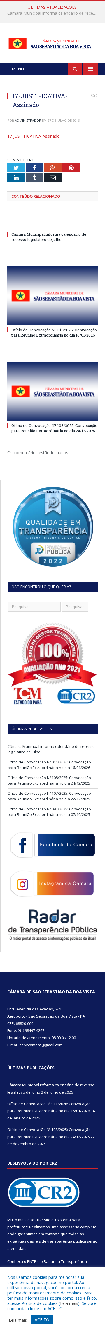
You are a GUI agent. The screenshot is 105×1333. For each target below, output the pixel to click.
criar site (42, 1219)
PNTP (31, 1261)
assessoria (69, 1227)
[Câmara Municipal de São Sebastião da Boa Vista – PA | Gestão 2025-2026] (52, 42)
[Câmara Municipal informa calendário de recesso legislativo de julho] (52, 223)
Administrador (28, 120)
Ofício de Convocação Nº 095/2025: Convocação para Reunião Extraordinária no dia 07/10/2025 (49, 811)
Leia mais (69, 1303)
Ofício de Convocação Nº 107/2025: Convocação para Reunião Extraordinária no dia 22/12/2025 (49, 796)
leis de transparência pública (60, 1241)
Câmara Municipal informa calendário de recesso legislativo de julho (48, 237)
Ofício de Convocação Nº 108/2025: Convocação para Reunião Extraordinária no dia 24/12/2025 (54, 428)
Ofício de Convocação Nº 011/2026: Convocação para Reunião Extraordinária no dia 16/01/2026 (54, 13)
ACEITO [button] (42, 1319)
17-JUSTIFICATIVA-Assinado (33, 136)
